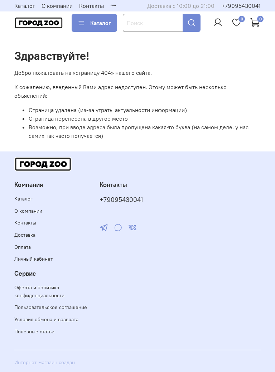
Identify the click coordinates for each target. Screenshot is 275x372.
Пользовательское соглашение (50, 307)
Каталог (24, 5)
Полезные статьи (34, 331)
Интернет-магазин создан (44, 362)
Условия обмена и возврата (46, 319)
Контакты (91, 5)
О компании (57, 5)
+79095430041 (241, 5)
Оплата (22, 247)
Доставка (24, 235)
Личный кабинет (33, 259)
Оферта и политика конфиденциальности (39, 291)
